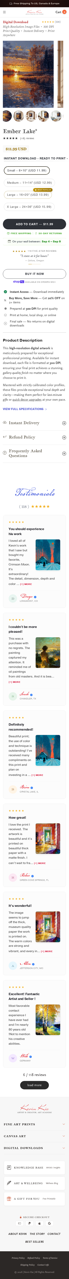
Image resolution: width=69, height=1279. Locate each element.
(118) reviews (27, 138)
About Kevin (17, 1234)
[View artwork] (47, 554)
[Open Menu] (4, 12)
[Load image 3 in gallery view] (31, 116)
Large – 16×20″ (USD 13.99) (29, 194)
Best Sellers (34, 1241)
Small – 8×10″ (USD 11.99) (26, 170)
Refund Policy (33, 1258)
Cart (60, 12)
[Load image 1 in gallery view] (6, 116)
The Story (37, 1234)
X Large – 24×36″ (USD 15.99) (29, 207)
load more (34, 1085)
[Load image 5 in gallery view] (56, 116)
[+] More (26, 584)
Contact (54, 1234)
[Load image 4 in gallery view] (43, 116)
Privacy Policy (18, 1258)
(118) (58, 21)
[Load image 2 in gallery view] (18, 116)
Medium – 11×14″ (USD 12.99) (29, 183)
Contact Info (43, 1265)
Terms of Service (50, 1258)
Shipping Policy (27, 1265)
